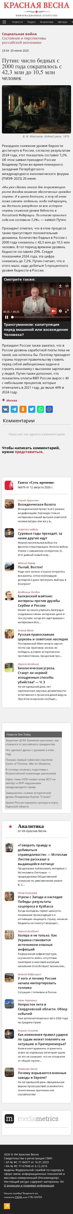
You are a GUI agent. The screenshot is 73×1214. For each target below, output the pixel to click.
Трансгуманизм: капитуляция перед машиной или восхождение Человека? (36, 330)
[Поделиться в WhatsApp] (40, 409)
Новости (17, 22)
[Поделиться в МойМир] (49, 409)
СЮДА (18, 1197)
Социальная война (19, 34)
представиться (28, 452)
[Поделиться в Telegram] (14, 409)
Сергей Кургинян (28, 500)
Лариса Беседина (28, 664)
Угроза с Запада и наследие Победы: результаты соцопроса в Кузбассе (40, 901)
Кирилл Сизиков (28, 1030)
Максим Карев (26, 563)
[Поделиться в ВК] (5, 409)
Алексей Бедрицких (29, 974)
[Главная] (36, 9)
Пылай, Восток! (30, 567)
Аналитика (46, 22)
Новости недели (28, 529)
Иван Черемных (27, 1000)
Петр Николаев (27, 893)
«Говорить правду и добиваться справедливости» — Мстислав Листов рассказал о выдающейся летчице (42, 854)
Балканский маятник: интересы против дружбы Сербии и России (39, 601)
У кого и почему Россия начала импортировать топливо (37, 983)
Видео (31, 22)
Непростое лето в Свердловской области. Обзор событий (42, 1009)
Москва (11, 400)
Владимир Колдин (29, 592)
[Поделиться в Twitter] (31, 409)
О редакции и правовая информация (29, 1185)
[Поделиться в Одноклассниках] (22, 409)
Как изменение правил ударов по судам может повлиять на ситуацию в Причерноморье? (43, 1039)
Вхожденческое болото (37, 504)
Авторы (62, 22)
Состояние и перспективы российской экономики (24, 40)
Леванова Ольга (27, 1069)
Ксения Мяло (25, 630)
